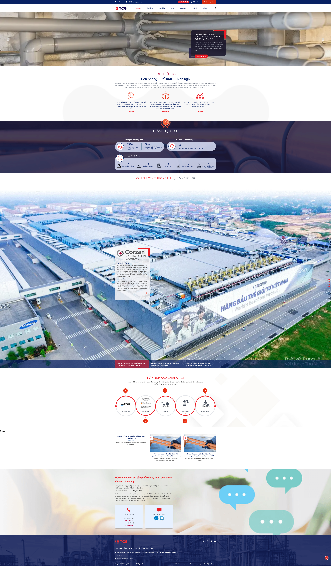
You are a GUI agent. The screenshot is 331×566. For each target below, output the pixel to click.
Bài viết (195, 8)
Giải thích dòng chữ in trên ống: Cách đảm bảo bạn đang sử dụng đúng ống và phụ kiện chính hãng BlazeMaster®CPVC (200, 455)
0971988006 (129, 525)
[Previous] (8, 39)
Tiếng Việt (196, 2)
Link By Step (125, 406)
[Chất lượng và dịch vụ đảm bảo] (329, 286)
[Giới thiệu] (329, 279)
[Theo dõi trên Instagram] (207, 541)
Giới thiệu (150, 8)
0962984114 (129, 521)
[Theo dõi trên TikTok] (211, 541)
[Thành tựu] (329, 282)
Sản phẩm (162, 8)
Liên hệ (205, 8)
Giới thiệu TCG (165, 74)
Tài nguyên (183, 8)
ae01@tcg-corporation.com (125, 558)
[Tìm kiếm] (215, 8)
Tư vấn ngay (207, 2)
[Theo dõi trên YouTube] (215, 541)
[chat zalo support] (156, 518)
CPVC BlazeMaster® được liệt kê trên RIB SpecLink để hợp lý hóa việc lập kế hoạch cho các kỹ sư (165, 455)
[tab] (155, 178)
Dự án (172, 8)
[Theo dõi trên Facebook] (204, 541)
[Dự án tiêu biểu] (329, 284)
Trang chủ (138, 8)
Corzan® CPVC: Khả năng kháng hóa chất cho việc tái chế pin (131, 437)
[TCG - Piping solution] (123, 8)
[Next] (322, 39)
